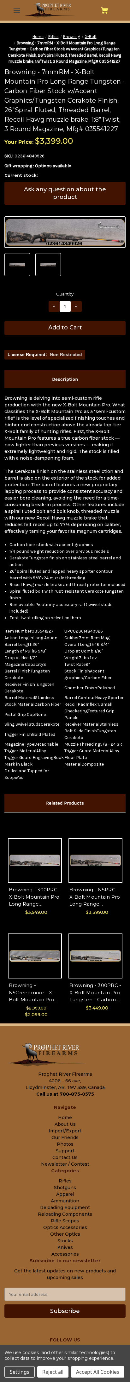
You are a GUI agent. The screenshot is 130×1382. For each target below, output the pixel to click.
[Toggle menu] (16, 10)
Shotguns (65, 1187)
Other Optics (65, 1234)
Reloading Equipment (65, 1207)
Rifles (65, 1181)
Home (65, 1117)
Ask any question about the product (65, 193)
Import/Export (65, 1131)
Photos (65, 1144)
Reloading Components (65, 1214)
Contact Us (65, 1157)
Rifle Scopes (65, 1221)
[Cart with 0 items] (104, 10)
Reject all (52, 1371)
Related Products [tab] (65, 803)
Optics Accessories (65, 1227)
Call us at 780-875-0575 (65, 1094)
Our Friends (65, 1137)
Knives (65, 1247)
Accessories (65, 1254)
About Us (65, 1124)
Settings (19, 1371)
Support (65, 1151)
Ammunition (65, 1201)
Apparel (65, 1194)
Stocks (65, 1241)
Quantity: (65, 293)
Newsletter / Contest (65, 1164)
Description (65, 379)
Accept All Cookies (97, 1371)
